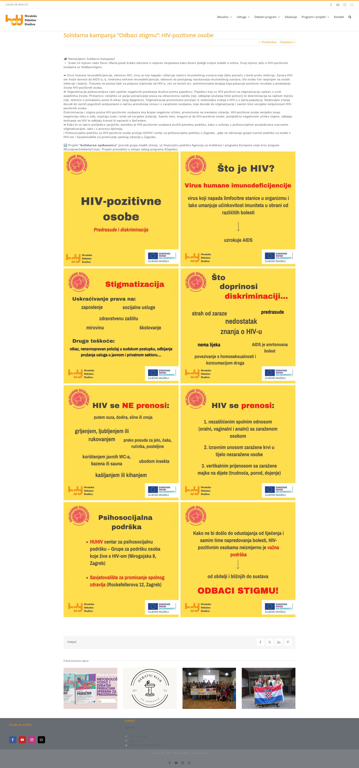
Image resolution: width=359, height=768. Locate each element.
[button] (349, 17)
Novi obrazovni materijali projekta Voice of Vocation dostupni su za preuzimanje (83, 688)
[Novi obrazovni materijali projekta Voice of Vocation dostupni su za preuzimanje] (90, 688)
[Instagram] (32, 739)
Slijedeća (286, 42)
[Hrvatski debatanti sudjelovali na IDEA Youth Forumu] (268, 688)
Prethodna (269, 42)
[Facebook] (12, 739)
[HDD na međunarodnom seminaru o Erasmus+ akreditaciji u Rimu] (209, 688)
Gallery (97, 688)
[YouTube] (22, 739)
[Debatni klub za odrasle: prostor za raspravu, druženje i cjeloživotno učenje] (150, 688)
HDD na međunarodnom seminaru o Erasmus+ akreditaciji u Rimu (202, 688)
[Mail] (41, 739)
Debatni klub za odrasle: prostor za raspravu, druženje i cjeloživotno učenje (143, 688)
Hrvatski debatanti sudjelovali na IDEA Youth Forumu (261, 688)
